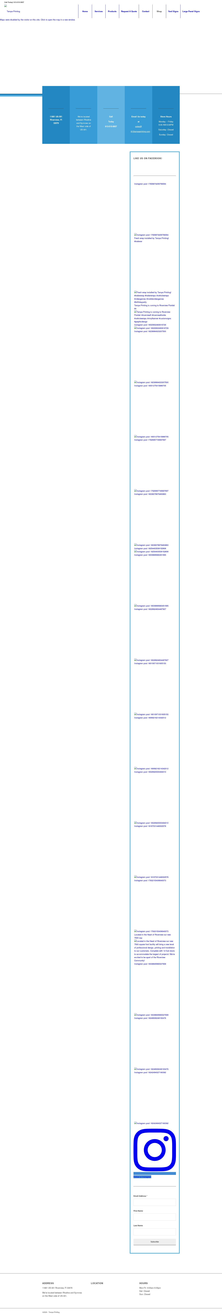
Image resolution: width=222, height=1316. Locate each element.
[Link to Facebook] (206, 11)
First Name (138, 1211)
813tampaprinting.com (140, 131)
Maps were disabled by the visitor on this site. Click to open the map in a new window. (37, 19)
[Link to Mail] (215, 11)
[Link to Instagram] (211, 11)
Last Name (138, 1225)
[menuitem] (85, 11)
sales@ (138, 126)
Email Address (140, 1196)
